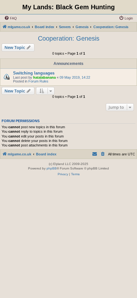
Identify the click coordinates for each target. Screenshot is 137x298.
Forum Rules (38, 81)
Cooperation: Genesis (68, 38)
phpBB (52, 168)
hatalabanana (44, 77)
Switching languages (33, 73)
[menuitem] (10, 18)
